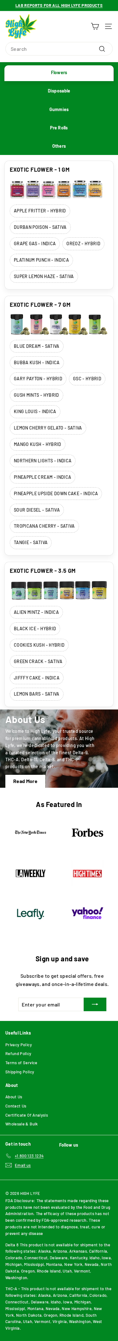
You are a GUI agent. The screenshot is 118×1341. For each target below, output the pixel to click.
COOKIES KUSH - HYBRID (39, 645)
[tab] (59, 73)
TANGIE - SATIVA (31, 542)
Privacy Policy (18, 1044)
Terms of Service (21, 1062)
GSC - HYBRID (87, 378)
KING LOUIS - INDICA (35, 411)
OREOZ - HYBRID (83, 243)
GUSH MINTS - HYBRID (36, 395)
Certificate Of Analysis (26, 1115)
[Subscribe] (95, 1005)
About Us (13, 1096)
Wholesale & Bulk (21, 1123)
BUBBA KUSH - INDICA (37, 362)
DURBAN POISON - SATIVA (40, 227)
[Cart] (94, 26)
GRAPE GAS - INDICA (35, 243)
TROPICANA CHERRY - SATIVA (44, 526)
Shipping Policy (19, 1071)
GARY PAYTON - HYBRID (38, 378)
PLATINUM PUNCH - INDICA (41, 260)
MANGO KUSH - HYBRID (37, 444)
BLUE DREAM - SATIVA (36, 346)
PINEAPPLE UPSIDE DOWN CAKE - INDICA (56, 493)
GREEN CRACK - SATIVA (38, 661)
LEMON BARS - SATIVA (36, 694)
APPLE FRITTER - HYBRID (40, 210)
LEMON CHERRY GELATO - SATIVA (48, 427)
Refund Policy (18, 1053)
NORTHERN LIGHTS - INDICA (42, 460)
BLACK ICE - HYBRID (35, 628)
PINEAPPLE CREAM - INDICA (42, 477)
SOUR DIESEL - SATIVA (37, 510)
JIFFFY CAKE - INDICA (36, 677)
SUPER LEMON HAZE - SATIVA (44, 276)
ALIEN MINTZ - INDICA (36, 612)
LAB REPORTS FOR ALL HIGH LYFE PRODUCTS (59, 5)
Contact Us (15, 1105)
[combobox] (59, 49)
